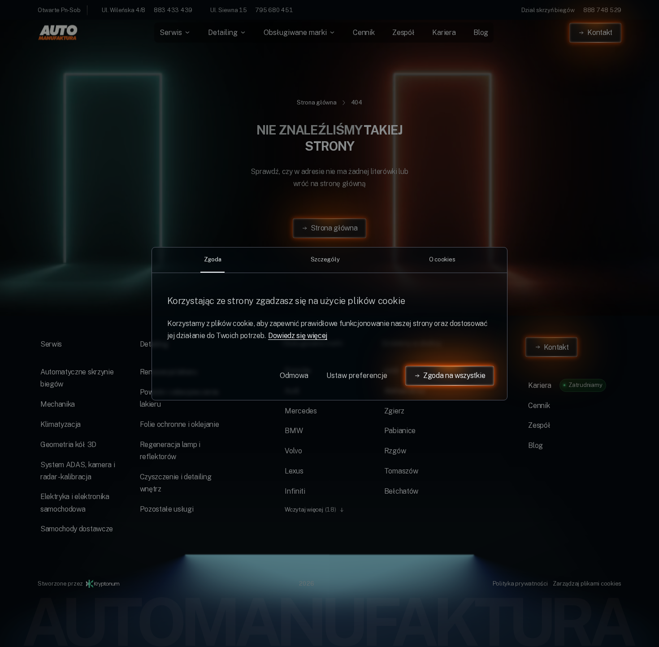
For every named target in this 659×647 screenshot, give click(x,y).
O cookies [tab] (442, 259)
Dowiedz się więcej (297, 335)
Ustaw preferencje (356, 375)
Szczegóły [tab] (325, 259)
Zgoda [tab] (212, 259)
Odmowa (294, 375)
